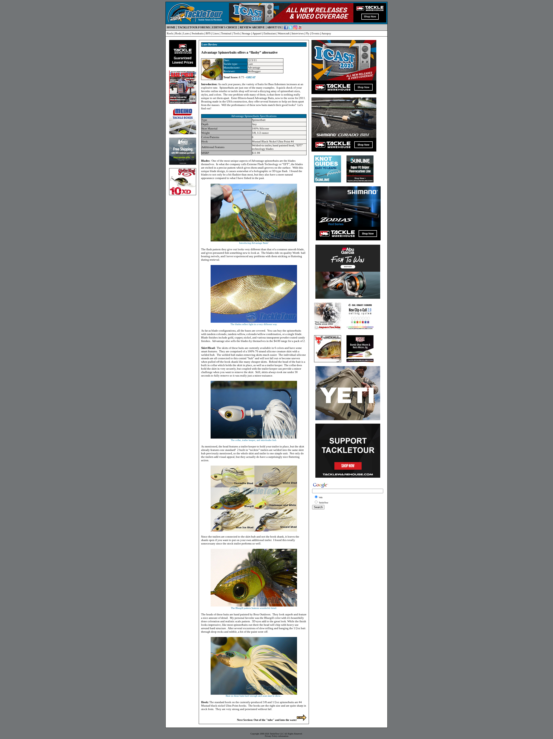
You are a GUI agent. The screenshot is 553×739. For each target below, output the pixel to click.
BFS (208, 33)
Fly (308, 33)
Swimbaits (198, 33)
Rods (178, 33)
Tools (236, 33)
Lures (186, 33)
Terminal (226, 33)
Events (315, 33)
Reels (170, 33)
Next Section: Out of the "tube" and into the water (267, 719)
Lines (216, 33)
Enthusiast (270, 33)
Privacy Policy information (276, 736)
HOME (171, 27)
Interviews (298, 33)
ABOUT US (274, 27)
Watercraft (284, 33)
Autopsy (326, 33)
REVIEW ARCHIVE (252, 27)
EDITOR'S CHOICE (224, 27)
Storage (246, 33)
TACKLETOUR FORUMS (194, 27)
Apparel (257, 33)
